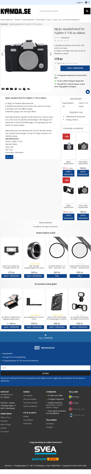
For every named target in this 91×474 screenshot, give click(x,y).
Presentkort (5, 432)
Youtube (49, 427)
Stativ (49, 20)
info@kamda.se (7, 394)
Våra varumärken (29, 399)
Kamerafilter (41, 20)
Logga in (79, 2)
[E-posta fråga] (88, 92)
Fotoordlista (28, 420)
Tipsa (10, 157)
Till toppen (46, 338)
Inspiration (27, 423)
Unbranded (65, 38)
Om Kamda (27, 395)
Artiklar (26, 416)
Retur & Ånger (6, 424)
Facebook (50, 423)
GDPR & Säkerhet (30, 406)
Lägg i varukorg (75, 68)
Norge (76, 403)
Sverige (76, 397)
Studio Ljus (56, 20)
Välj (57, 276)
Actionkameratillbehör (71, 20)
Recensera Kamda (30, 403)
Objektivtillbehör (28, 20)
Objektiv (17, 20)
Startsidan (4, 24)
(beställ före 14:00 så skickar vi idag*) (54, 406)
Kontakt (3, 428)
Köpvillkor (4, 421)
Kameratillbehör (6, 20)
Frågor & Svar (6, 417)
